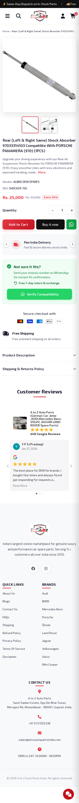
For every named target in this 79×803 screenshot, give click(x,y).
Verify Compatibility (43, 294)
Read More (20, 485)
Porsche (47, 617)
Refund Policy (12, 633)
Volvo (46, 656)
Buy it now (50, 224)
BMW (45, 601)
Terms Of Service (14, 648)
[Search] (18, 15)
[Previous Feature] (6, 244)
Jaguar (46, 640)
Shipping (8, 625)
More (42, 172)
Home (6, 31)
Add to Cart (18, 224)
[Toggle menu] (7, 16)
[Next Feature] (72, 244)
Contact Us (10, 609)
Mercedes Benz (52, 609)
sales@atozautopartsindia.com (40, 739)
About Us (9, 593)
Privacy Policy (12, 640)
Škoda (46, 625)
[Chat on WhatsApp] (71, 224)
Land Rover (49, 633)
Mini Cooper (50, 664)
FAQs (6, 617)
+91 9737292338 (39, 723)
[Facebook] (33, 568)
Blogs (6, 601)
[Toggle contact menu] (68, 794)
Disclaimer (9, 656)
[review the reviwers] (15, 458)
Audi (45, 593)
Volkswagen (50, 648)
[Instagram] (46, 568)
